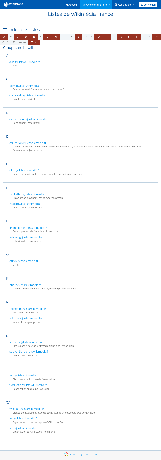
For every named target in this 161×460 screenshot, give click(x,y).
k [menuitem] (72, 36)
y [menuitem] (8, 42)
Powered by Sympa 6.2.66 (83, 454)
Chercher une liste (96, 4)
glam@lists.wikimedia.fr (24, 170)
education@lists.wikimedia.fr (27, 143)
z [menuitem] (14, 42)
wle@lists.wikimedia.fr (23, 418)
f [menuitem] (40, 36)
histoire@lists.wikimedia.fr (25, 203)
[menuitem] (71, 4)
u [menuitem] (144, 36)
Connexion (149, 4)
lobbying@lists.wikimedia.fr (27, 237)
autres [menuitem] (22, 42)
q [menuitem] (114, 36)
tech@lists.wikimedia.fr (24, 375)
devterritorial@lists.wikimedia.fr (29, 119)
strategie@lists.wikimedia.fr (26, 342)
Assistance (124, 4)
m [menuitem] (85, 36)
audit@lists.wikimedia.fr (24, 62)
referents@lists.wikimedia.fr (27, 318)
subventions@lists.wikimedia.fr (29, 351)
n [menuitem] (91, 36)
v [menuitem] (149, 36)
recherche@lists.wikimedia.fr (27, 308)
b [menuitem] (11, 36)
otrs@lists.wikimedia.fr (23, 261)
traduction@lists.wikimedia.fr (28, 385)
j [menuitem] (66, 36)
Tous (34, 42)
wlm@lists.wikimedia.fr (24, 428)
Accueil (72, 4)
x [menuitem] (3, 42)
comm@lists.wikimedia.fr (25, 85)
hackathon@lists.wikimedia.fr (28, 194)
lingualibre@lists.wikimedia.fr (28, 227)
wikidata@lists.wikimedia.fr (26, 408)
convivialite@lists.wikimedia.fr (28, 95)
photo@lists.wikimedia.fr (25, 285)
